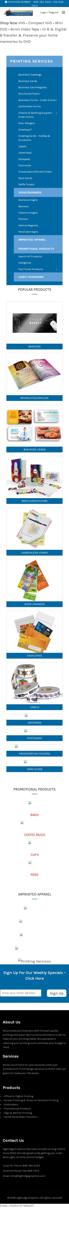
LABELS (34, 707)
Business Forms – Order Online (36, 100)
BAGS (34, 815)
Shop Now (8, 23)
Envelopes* (25, 129)
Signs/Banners (29, 192)
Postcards (24, 165)
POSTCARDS (34, 738)
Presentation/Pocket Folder (35, 171)
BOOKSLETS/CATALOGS (34, 398)
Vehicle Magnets (28, 225)
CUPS (35, 855)
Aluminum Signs (28, 200)
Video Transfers (31, 277)
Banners (23, 206)
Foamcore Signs (28, 212)
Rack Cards (25, 178)
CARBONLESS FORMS (34, 552)
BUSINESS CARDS (35, 449)
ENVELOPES (34, 655)
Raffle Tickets (26, 184)
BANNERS (34, 346)
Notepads (24, 159)
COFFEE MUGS (34, 835)
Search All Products (30, 256)
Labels (22, 146)
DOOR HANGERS (34, 604)
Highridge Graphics (27, 1197)
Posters (23, 219)
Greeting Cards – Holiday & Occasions (34, 138)
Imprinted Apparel (32, 239)
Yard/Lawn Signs (28, 231)
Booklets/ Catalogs (30, 74)
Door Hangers (26, 123)
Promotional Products (36, 248)
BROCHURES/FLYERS (34, 501)
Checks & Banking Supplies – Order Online (36, 114)
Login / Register (49, 12)
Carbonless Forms (29, 106)
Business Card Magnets (32, 87)
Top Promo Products (30, 269)
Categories (24, 262)
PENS (34, 875)
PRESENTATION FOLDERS (34, 753)
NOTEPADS (34, 722)
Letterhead (24, 152)
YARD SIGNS (34, 769)
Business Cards (27, 81)
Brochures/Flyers (29, 93)
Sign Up (56, 993)
